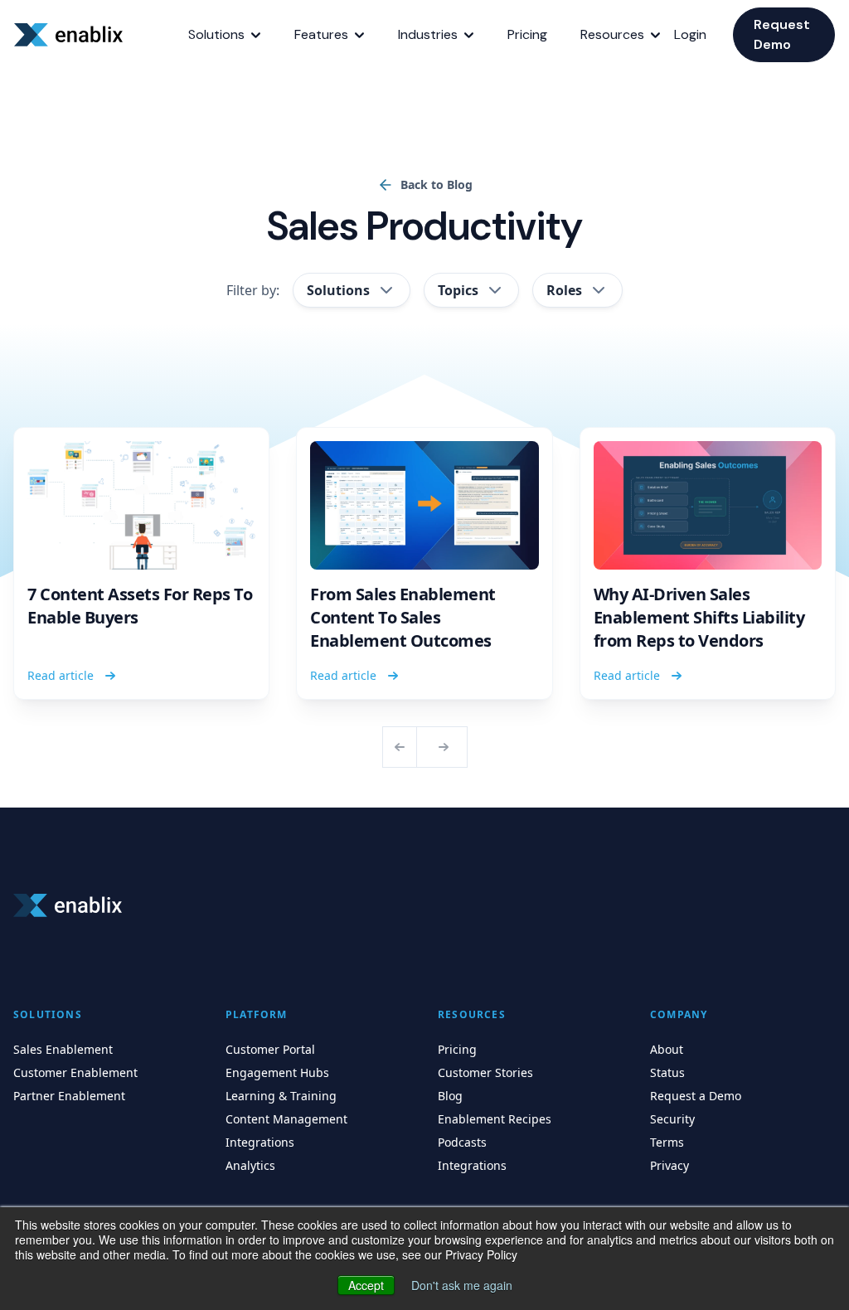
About (666, 1049)
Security (672, 1119)
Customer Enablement (75, 1072)
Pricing (457, 1049)
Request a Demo (695, 1096)
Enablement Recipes (494, 1119)
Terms (667, 1142)
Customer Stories (485, 1072)
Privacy (669, 1165)
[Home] (71, 34)
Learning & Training (281, 1096)
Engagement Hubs (277, 1072)
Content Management (286, 1119)
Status (667, 1072)
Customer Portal (270, 1049)
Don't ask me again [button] (461, 1285)
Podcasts (462, 1142)
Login (690, 34)
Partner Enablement (69, 1096)
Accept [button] (366, 1285)
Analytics (250, 1165)
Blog (450, 1096)
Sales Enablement (63, 1049)
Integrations (260, 1142)
